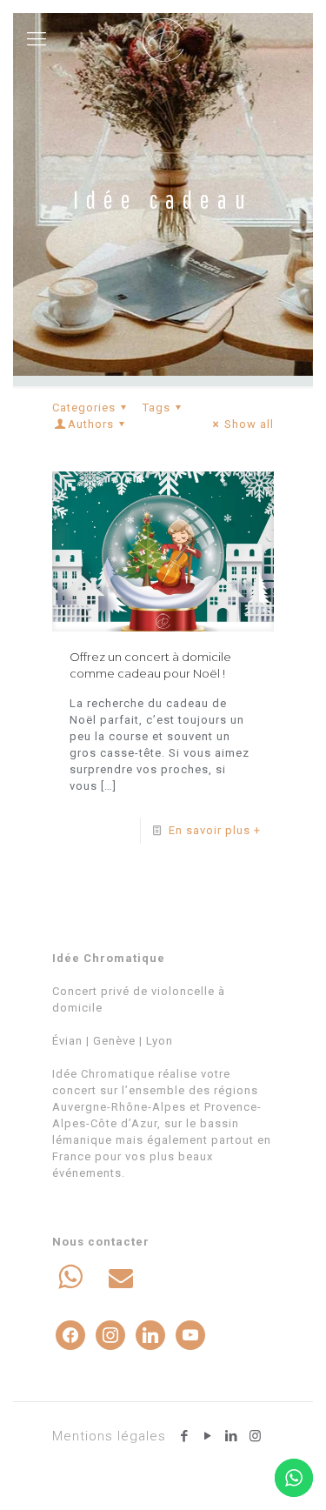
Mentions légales (109, 1436)
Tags (156, 407)
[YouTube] (208, 1436)
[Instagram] (255, 1436)
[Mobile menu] (36, 39)
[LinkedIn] (232, 1436)
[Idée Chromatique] (163, 39)
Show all (249, 424)
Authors (91, 424)
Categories (84, 407)
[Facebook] (185, 1436)
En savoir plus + (215, 830)
